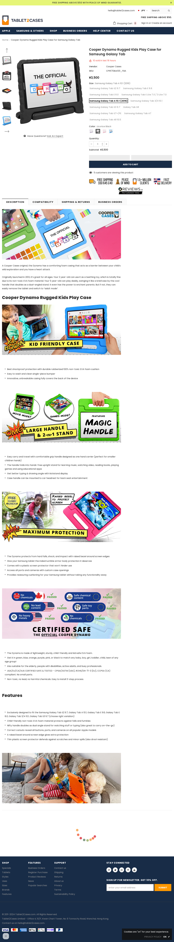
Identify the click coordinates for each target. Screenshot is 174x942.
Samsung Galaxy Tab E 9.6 (137, 88)
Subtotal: (94, 149)
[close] (171, 2)
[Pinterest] (128, 869)
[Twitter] (115, 869)
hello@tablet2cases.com (31, 923)
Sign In (145, 23)
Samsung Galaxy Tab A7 (137, 113)
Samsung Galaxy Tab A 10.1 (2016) (109, 100)
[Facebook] (108, 869)
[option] (49, 90)
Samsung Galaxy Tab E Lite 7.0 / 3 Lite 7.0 (144, 94)
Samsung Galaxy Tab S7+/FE (105, 113)
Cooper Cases (113, 66)
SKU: (91, 70)
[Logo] (22, 20)
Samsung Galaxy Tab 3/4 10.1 (146, 100)
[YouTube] (134, 869)
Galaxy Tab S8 (131, 107)
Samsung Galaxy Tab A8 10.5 (105, 119)
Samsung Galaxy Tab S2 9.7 (105, 88)
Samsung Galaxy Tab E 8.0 (104, 94)
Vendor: (93, 66)
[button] (109, 158)
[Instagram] (121, 869)
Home (5, 39)
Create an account (162, 23)
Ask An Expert (55, 136)
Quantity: (94, 138)
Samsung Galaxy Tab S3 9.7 (105, 107)
